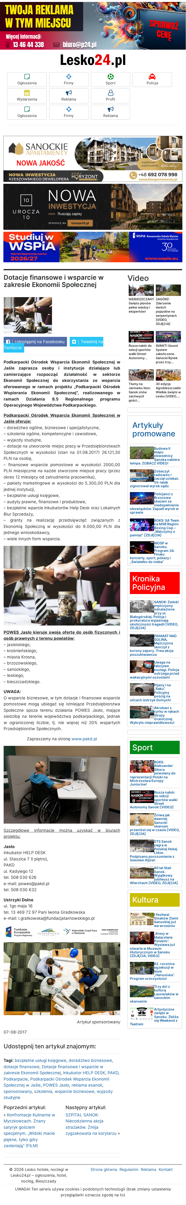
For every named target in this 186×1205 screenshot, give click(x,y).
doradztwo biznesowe (90, 1060)
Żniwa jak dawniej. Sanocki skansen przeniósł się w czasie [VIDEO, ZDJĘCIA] (155, 824)
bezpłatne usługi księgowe (40, 1060)
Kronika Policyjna (148, 583)
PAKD (113, 1072)
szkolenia (43, 1091)
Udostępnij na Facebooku (39, 341)
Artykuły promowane (153, 429)
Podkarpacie (16, 1079)
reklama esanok (87, 1085)
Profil (110, 99)
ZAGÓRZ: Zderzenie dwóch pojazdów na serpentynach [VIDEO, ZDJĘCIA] (166, 311)
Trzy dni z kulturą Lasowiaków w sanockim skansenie (154, 994)
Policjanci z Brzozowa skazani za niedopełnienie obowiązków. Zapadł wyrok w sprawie (154, 503)
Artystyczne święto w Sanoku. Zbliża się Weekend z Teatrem (154, 1016)
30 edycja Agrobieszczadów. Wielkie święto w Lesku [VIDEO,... (170, 390)
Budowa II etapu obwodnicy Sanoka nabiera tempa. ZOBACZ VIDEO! (155, 455)
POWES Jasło (56, 1085)
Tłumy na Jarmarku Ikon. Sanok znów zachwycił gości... (140, 392)
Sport (110, 83)
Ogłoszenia (27, 83)
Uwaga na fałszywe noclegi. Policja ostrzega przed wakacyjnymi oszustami (154, 669)
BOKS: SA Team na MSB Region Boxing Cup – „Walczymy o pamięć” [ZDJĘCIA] (154, 527)
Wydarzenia (27, 99)
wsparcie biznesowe (74, 1091)
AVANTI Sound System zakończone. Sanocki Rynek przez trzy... (167, 354)
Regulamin (128, 1169)
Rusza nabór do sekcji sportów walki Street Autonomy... (140, 352)
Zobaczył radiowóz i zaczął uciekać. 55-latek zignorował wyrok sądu (154, 478)
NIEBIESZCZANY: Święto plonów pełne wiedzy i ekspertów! (142, 305)
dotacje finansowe (21, 1066)
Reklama (68, 99)
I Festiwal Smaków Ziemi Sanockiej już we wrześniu (166, 920)
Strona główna (103, 1169)
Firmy (69, 83)
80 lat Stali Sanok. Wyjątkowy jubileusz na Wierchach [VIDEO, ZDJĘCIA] (154, 875)
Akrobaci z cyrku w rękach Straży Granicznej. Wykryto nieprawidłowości (154, 715)
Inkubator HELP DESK (84, 1072)
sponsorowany (18, 1091)
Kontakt (166, 1169)
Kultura (145, 899)
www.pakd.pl (84, 738)
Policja (152, 83)
